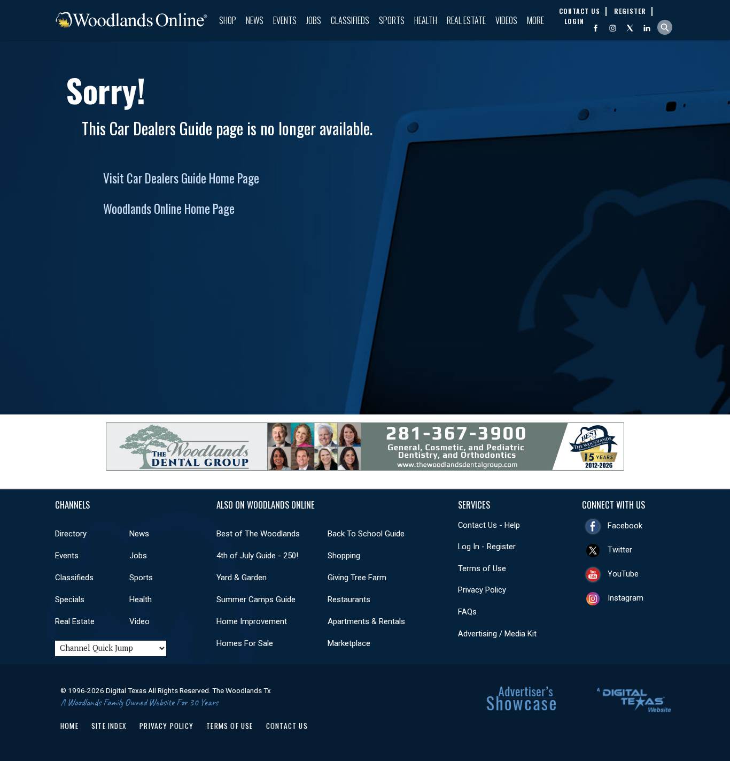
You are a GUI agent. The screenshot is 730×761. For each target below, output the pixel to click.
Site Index (109, 725)
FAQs (467, 612)
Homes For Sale (244, 643)
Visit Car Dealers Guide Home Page (181, 178)
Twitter (620, 550)
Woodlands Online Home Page (169, 208)
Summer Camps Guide (256, 599)
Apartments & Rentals (366, 621)
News (254, 20)
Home (69, 725)
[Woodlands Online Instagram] (612, 28)
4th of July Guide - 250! (257, 555)
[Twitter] (629, 28)
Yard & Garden (241, 577)
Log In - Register (487, 546)
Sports (392, 20)
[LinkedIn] (647, 28)
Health (425, 20)
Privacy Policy (482, 590)
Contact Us (287, 725)
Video (139, 621)
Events (285, 20)
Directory (71, 534)
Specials (69, 599)
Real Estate (466, 20)
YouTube (623, 574)
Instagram (625, 598)
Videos (506, 20)
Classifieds (350, 20)
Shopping (344, 555)
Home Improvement (251, 621)
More (535, 20)
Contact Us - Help (489, 525)
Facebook (625, 526)
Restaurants (349, 599)
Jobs (313, 20)
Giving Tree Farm (357, 577)
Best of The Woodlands (258, 534)
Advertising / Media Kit (497, 634)
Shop (227, 20)
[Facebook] (595, 28)
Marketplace (349, 643)
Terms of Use (482, 568)
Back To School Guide (366, 534)
